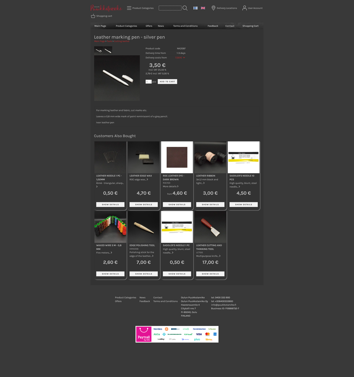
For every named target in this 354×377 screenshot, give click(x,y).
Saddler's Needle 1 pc (176, 245)
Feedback (213, 25)
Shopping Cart (251, 25)
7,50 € (178, 57)
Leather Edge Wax (141, 175)
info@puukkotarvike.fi (223, 304)
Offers (149, 25)
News (161, 25)
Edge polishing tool (142, 245)
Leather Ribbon (205, 175)
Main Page (100, 25)
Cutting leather (121, 41)
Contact (229, 25)
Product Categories (126, 25)
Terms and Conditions (185, 25)
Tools (109, 41)
